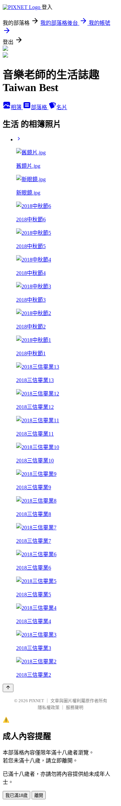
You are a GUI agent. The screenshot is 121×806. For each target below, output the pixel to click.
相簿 (17, 107)
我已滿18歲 (16, 795)
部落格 (39, 107)
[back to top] (8, 688)
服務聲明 (74, 707)
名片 (61, 107)
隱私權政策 (48, 707)
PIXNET (36, 700)
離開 (38, 795)
